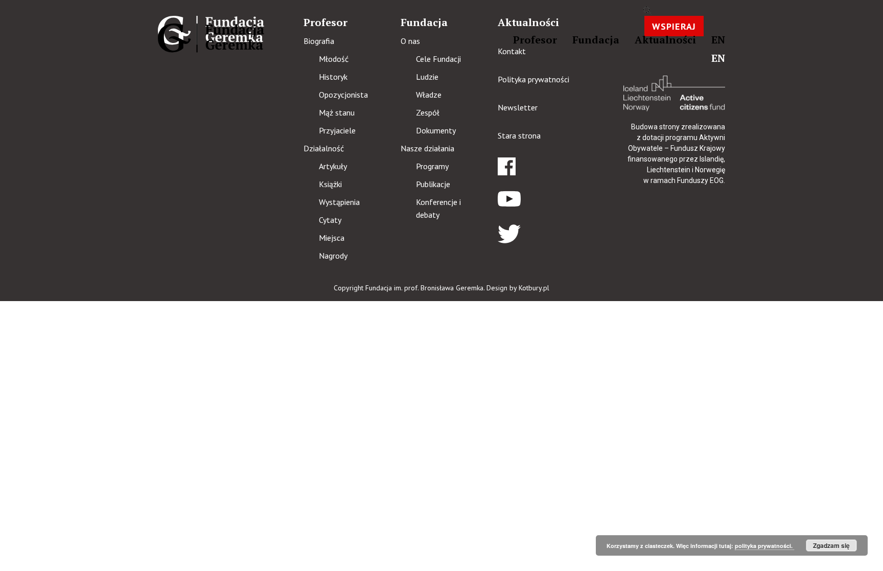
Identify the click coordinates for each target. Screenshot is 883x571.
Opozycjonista (343, 94)
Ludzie (427, 77)
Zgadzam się (831, 545)
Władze (429, 94)
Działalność (324, 148)
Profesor (535, 40)
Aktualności (665, 40)
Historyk (333, 77)
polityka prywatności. (764, 546)
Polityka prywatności (533, 79)
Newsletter (518, 107)
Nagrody (333, 255)
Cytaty (330, 220)
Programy (432, 166)
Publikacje (433, 184)
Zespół (427, 112)
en (718, 40)
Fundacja (595, 40)
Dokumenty (436, 130)
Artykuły (333, 166)
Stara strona (519, 135)
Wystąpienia (339, 202)
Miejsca (331, 238)
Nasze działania (427, 148)
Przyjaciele (337, 130)
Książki (330, 184)
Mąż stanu (337, 112)
